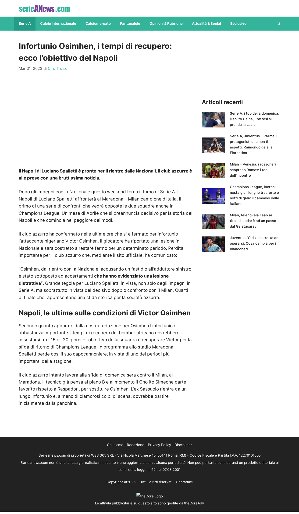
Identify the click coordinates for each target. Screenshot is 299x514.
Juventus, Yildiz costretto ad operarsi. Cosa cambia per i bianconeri (254, 243)
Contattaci (184, 482)
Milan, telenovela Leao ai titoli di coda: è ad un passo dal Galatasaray (253, 221)
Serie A (25, 23)
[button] (278, 24)
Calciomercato (98, 23)
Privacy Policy (159, 445)
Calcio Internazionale (58, 23)
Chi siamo (115, 445)
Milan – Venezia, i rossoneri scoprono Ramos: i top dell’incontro (253, 170)
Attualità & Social (206, 23)
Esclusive (238, 23)
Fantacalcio (130, 23)
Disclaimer (183, 445)
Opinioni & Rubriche (166, 23)
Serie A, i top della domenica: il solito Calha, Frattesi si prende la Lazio (254, 119)
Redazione (135, 445)
